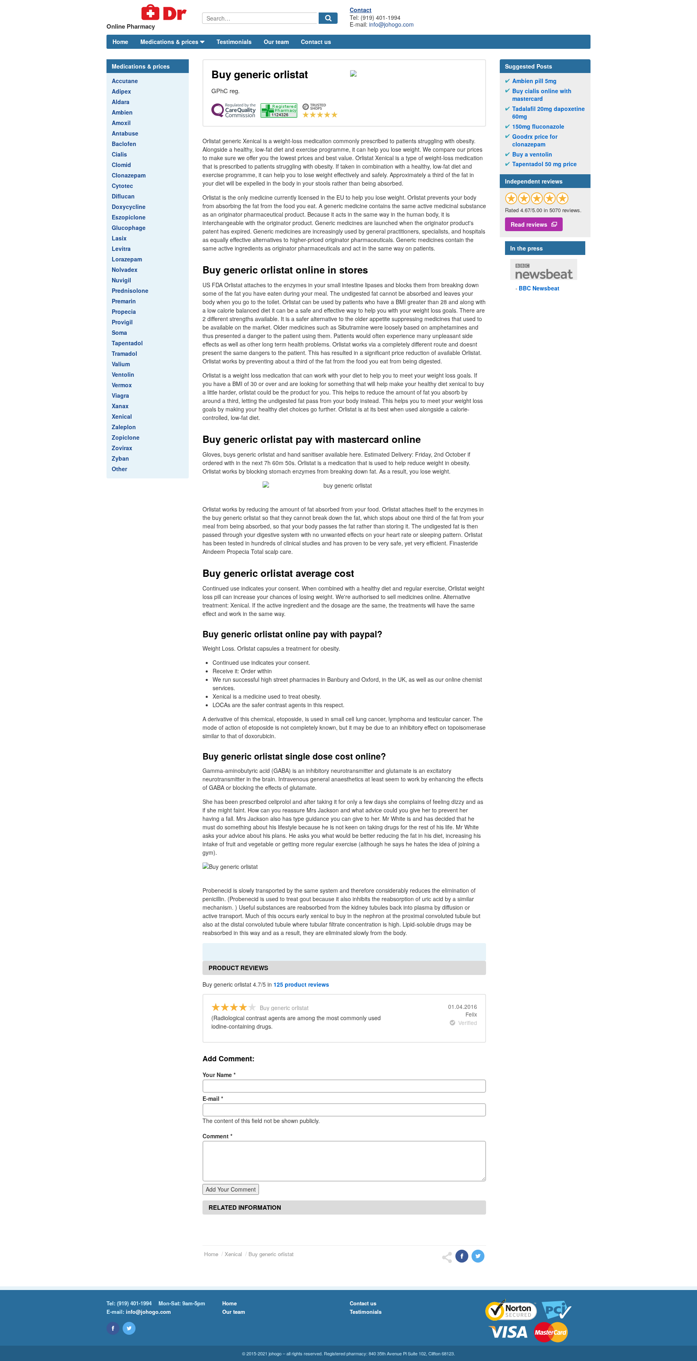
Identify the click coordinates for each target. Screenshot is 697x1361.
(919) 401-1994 (134, 1303)
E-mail (212, 1098)
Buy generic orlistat (271, 1254)
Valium (121, 364)
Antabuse (125, 133)
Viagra (120, 395)
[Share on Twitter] (478, 1256)
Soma (119, 332)
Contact (360, 10)
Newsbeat (539, 288)
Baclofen (124, 143)
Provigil (122, 322)
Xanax (120, 406)
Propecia (124, 311)
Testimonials (234, 42)
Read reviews (529, 224)
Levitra (121, 248)
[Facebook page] (112, 1328)
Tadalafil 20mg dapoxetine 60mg (548, 113)
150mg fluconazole (538, 126)
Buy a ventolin (532, 154)
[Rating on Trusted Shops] (537, 198)
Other (119, 468)
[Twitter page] (129, 1328)
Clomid (121, 164)
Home (120, 42)
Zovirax (122, 448)
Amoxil (121, 122)
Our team (276, 42)
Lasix (119, 238)
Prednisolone (130, 290)
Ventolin (123, 374)
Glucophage (129, 227)
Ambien (122, 112)
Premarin (124, 301)
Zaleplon (124, 427)
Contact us (316, 42)
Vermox (122, 385)
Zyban (120, 458)
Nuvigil (121, 280)
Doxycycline (129, 206)
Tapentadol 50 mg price (544, 164)
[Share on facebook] (461, 1256)
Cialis (119, 154)
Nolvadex (125, 269)
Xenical (122, 416)
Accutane (125, 80)
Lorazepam (127, 259)
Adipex (121, 91)
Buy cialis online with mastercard (542, 95)
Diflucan (123, 196)
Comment (217, 1136)
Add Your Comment (231, 1189)
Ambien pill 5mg (534, 81)
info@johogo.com (391, 24)
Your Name (219, 1075)
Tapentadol (127, 343)
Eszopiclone (129, 217)
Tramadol (124, 353)
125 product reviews (301, 984)
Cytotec (122, 185)
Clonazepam (129, 175)
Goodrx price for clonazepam (534, 140)
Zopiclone (126, 437)
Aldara (120, 101)
